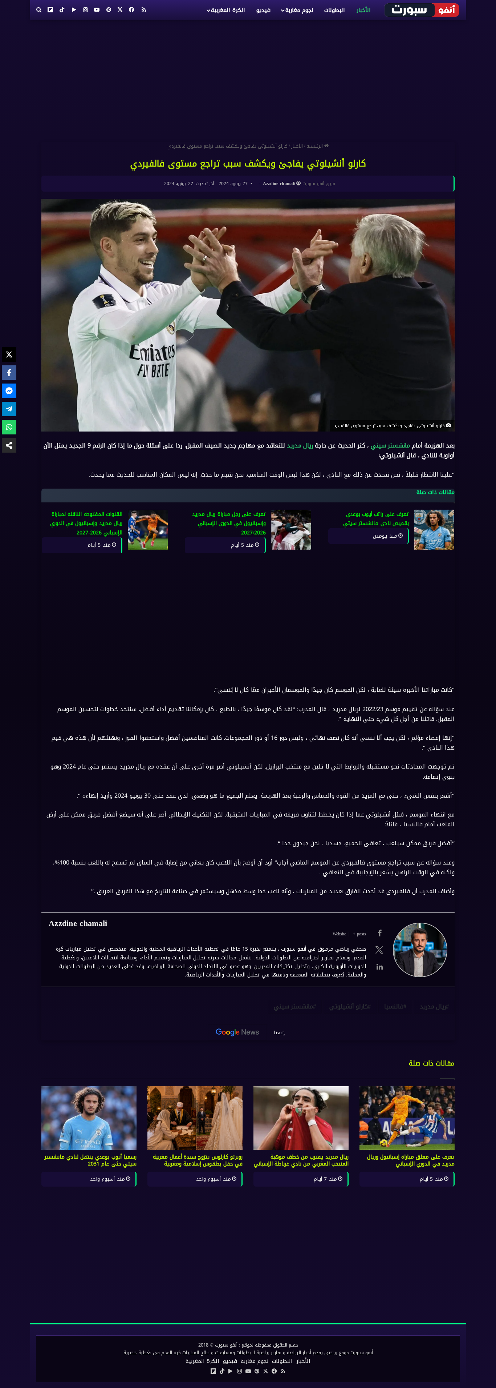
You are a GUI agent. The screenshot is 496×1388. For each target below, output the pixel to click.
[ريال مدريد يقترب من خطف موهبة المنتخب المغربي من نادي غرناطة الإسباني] (301, 1118)
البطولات (334, 10)
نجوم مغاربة (299, 10)
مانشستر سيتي (390, 445)
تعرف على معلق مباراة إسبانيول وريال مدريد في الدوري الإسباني (411, 1160)
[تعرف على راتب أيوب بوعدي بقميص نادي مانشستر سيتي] (434, 530)
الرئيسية (315, 146)
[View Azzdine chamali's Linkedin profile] (379, 966)
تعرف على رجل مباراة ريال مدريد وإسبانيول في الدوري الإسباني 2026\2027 (229, 523)
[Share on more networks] (9, 445)
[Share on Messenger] (9, 391)
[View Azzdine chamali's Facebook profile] (379, 933)
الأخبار (364, 10)
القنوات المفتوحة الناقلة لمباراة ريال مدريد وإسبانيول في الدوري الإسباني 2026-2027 (86, 523)
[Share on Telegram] (9, 409)
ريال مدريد (300, 445)
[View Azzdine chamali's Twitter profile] (379, 950)
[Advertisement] (248, 78)
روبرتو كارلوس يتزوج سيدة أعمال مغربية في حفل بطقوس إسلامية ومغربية (198, 1160)
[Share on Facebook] (9, 372)
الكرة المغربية (228, 10)
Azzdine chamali (279, 184)
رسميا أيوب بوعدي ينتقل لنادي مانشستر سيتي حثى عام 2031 (91, 1160)
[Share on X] (9, 354)
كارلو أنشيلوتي (348, 1006)
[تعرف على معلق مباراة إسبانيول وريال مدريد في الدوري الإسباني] (407, 1118)
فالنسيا (393, 1006)
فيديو (263, 10)
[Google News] (237, 1032)
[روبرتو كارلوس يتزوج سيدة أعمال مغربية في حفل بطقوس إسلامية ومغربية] (195, 1118)
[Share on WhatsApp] (9, 427)
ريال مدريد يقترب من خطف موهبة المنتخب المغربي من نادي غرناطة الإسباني (301, 1160)
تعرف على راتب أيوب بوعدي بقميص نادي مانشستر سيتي (376, 519)
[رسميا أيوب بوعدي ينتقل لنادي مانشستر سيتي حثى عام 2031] (89, 1118)
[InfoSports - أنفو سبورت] (422, 10)
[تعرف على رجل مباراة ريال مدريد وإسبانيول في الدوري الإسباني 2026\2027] (291, 530)
